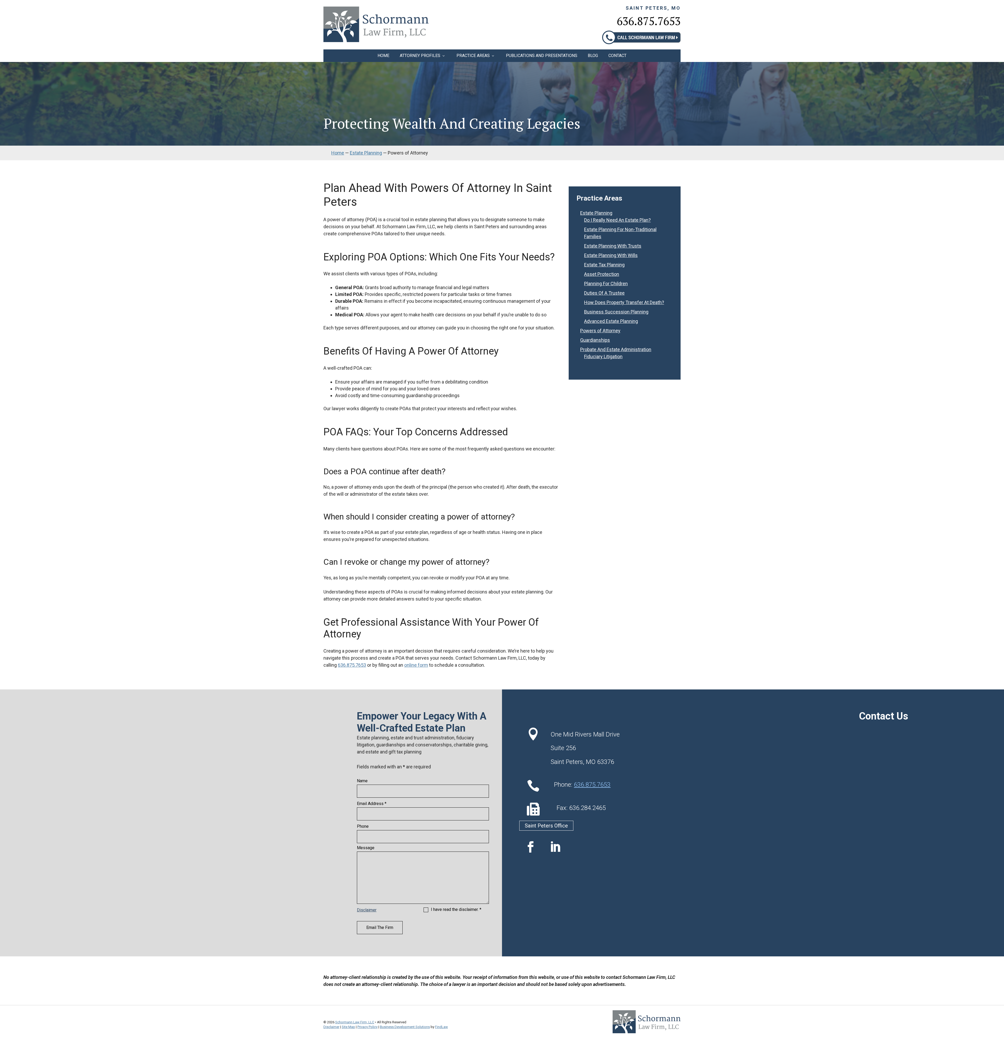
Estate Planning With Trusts (612, 246)
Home (383, 55)
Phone (363, 826)
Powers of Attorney (600, 330)
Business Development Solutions (405, 1027)
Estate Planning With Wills (611, 255)
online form (416, 665)
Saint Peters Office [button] (546, 826)
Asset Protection (601, 274)
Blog (593, 55)
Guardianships (595, 340)
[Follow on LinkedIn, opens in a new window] (555, 847)
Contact (617, 55)
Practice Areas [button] (473, 55)
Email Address (371, 803)
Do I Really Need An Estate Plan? (617, 220)
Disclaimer (366, 909)
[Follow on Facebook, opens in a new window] (530, 847)
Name (362, 780)
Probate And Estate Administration (615, 349)
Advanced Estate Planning (611, 321)
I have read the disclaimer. (456, 909)
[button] (999, 1001)
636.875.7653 (649, 21)
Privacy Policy (367, 1027)
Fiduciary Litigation (603, 356)
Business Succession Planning (616, 312)
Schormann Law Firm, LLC (354, 1022)
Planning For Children (606, 283)
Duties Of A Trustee (604, 293)
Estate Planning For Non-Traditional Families (620, 233)
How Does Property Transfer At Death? (624, 302)
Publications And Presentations (541, 55)
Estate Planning (596, 213)
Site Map (348, 1027)
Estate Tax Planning (604, 264)
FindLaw (441, 1027)
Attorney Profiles (420, 55)
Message (365, 847)
